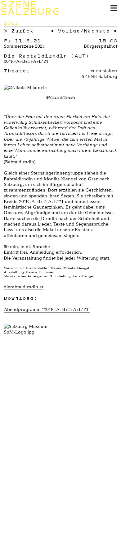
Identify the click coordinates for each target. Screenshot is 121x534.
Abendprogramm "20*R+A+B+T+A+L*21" (47, 309)
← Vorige (65, 31)
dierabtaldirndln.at (23, 287)
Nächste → (100, 31)
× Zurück (19, 31)
